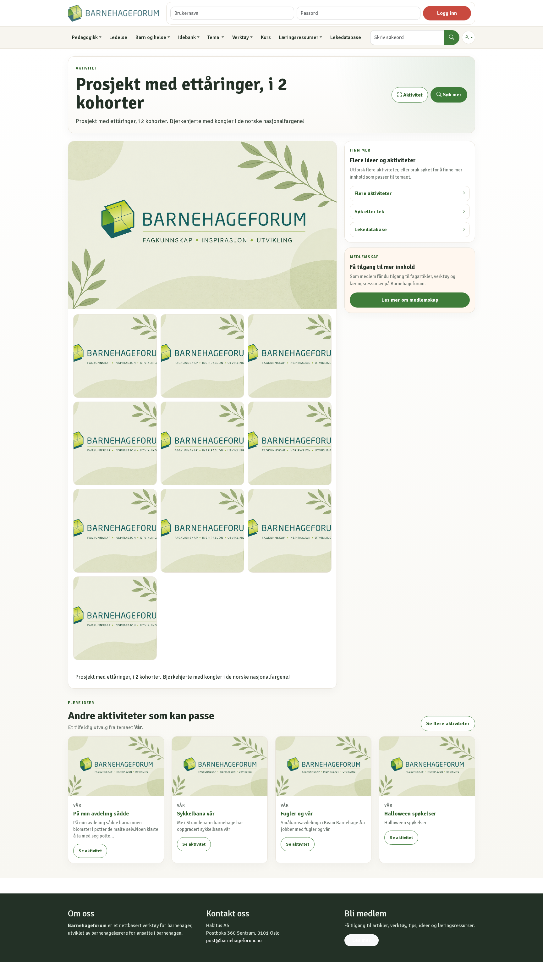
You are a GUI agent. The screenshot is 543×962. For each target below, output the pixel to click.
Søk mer (452, 95)
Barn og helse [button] (150, 37)
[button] (468, 37)
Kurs (266, 37)
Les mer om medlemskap (409, 300)
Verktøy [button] (240, 37)
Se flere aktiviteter (448, 723)
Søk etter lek (369, 212)
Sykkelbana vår (196, 813)
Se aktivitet (90, 851)
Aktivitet (412, 95)
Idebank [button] (187, 37)
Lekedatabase (345, 37)
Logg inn (447, 13)
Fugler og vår (297, 813)
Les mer (361, 940)
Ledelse (118, 37)
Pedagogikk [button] (85, 37)
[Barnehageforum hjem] (113, 13)
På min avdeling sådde (101, 813)
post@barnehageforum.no (234, 940)
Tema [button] (213, 37)
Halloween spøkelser (410, 813)
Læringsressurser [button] (298, 37)
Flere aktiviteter (373, 193)
